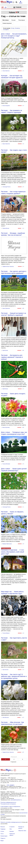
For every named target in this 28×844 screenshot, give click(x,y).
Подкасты (3, 838)
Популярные (21, 20)
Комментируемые (7, 23)
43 (23, 427)
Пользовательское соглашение (8, 803)
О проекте (11, 826)
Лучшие (13, 20)
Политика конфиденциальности (8, 802)
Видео (2, 840)
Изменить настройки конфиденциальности (11, 822)
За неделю (6, 29)
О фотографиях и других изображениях (10, 806)
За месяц (17, 28)
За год (12, 28)
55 (23, 350)
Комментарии (4, 836)
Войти (20, 2)
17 (23, 717)
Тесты (2, 833)
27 (23, 752)
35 (23, 308)
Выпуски (3, 826)
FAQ (10, 829)
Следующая (13, 761)
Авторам (11, 831)
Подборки (3, 829)
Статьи (2, 831)
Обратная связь (22, 830)
